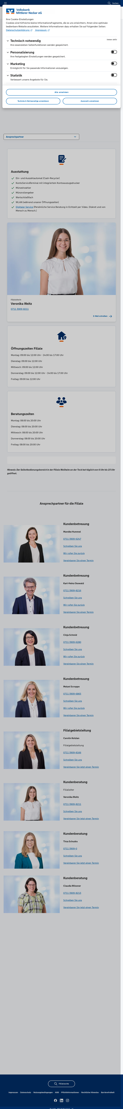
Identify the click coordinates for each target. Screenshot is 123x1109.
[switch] (114, 52)
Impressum (41, 30)
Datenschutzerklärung (18, 30)
